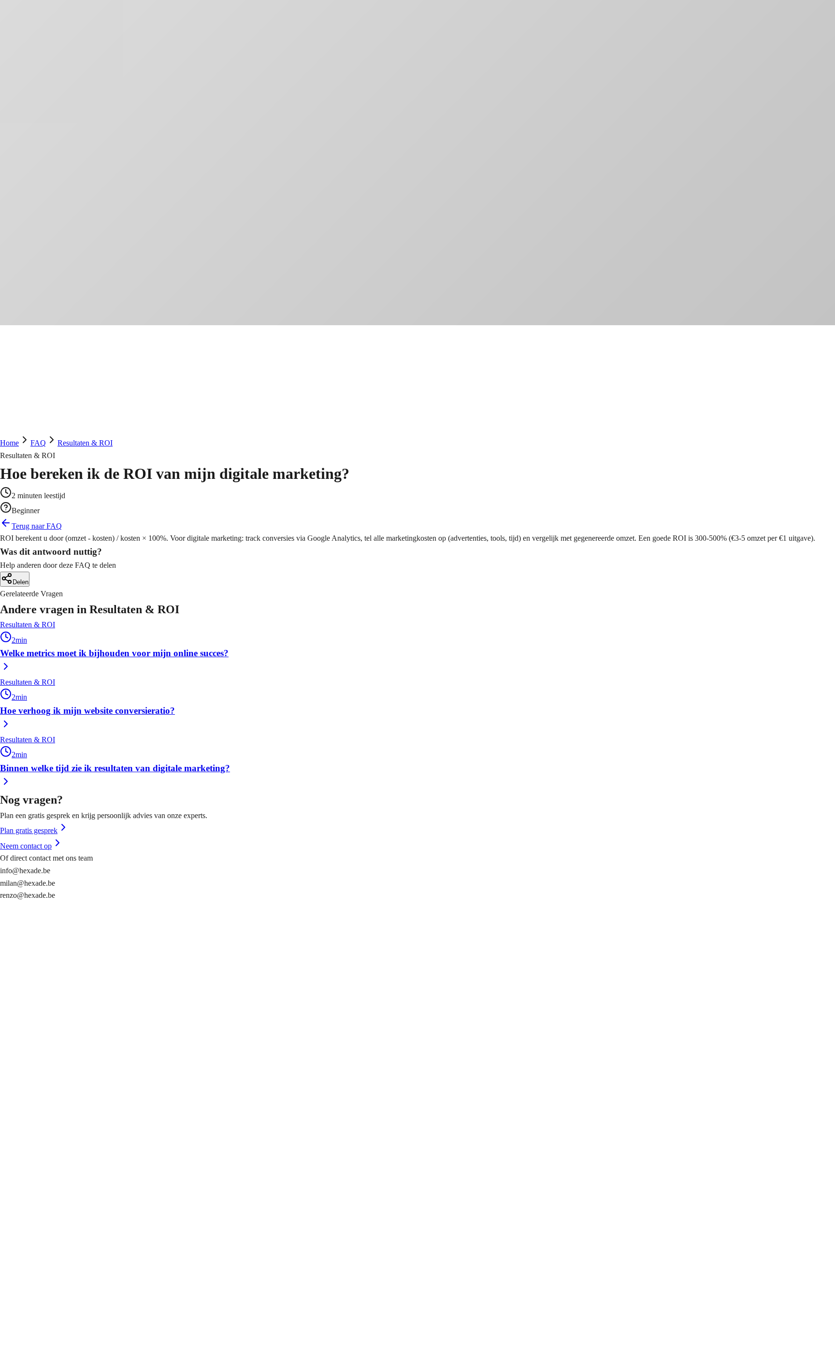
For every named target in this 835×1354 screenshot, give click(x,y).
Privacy (11, 1308)
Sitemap (12, 1347)
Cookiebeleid (20, 1320)
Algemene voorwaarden (36, 1335)
